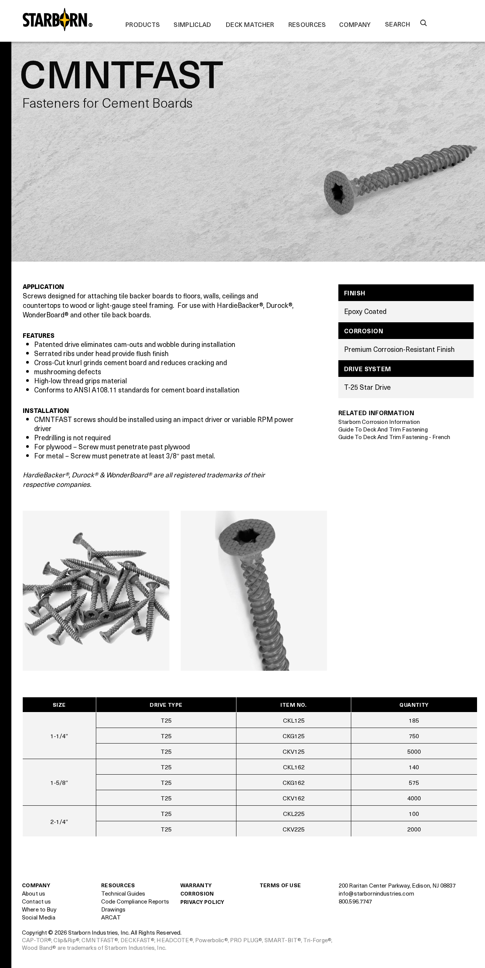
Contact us (36, 901)
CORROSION (197, 893)
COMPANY (355, 24)
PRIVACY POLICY (202, 902)
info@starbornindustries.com (376, 893)
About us (33, 893)
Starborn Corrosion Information (379, 421)
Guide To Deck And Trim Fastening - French (394, 437)
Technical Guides (123, 893)
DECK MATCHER (250, 24)
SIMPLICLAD (192, 24)
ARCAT (111, 917)
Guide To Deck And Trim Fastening (383, 429)
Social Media (38, 917)
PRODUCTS (142, 24)
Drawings (113, 909)
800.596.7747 (355, 901)
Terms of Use (280, 885)
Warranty (196, 885)
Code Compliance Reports (135, 901)
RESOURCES (307, 24)
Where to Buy (39, 909)
